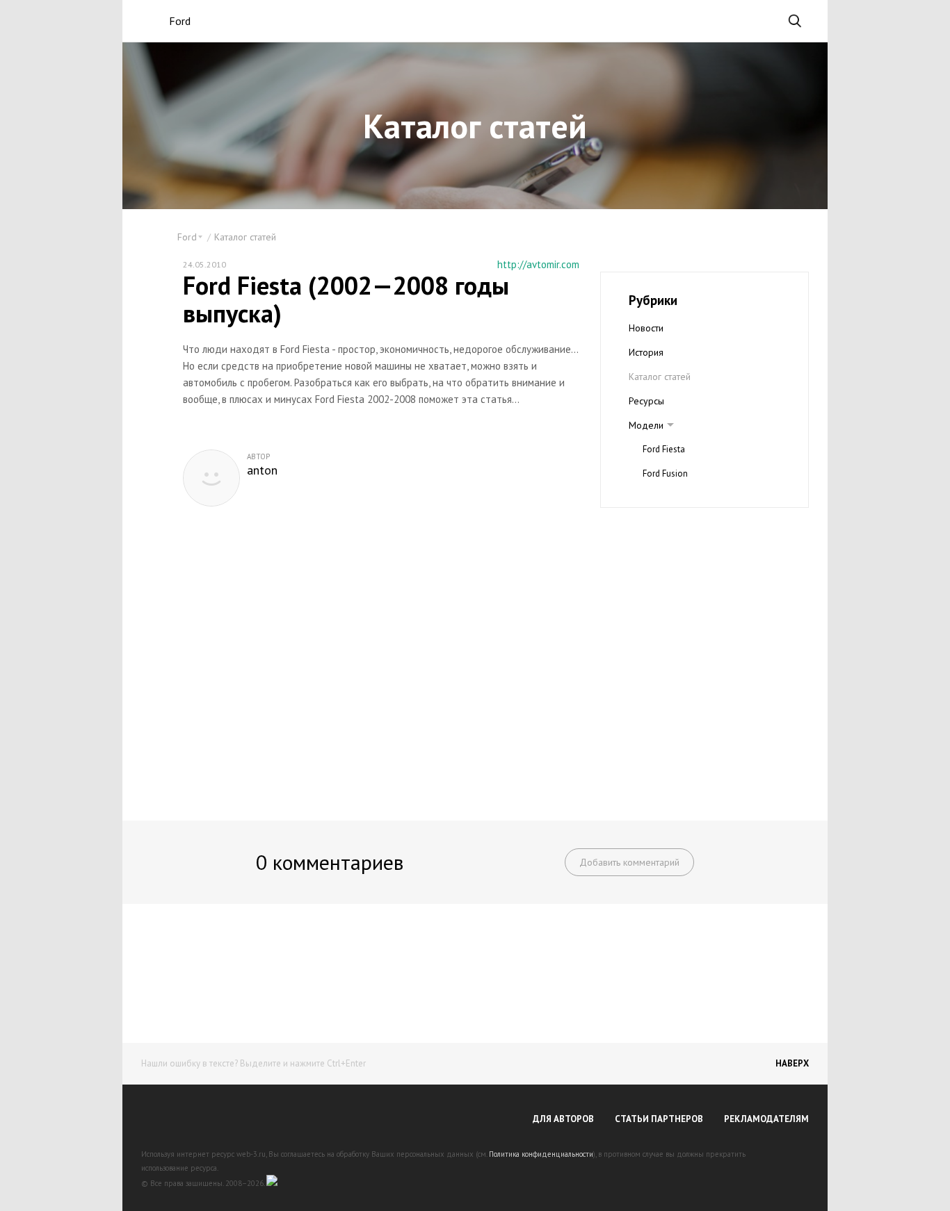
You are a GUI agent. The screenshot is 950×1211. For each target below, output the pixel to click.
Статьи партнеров (659, 1119)
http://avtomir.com (538, 264)
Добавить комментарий (629, 862)
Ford (180, 21)
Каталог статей (245, 237)
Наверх (792, 1063)
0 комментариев (329, 861)
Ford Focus (664, 498)
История (646, 352)
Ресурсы (646, 401)
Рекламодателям (766, 1119)
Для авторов (563, 1119)
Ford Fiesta (664, 449)
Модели (646, 425)
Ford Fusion (665, 473)
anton (262, 470)
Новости (646, 328)
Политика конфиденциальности (541, 1154)
